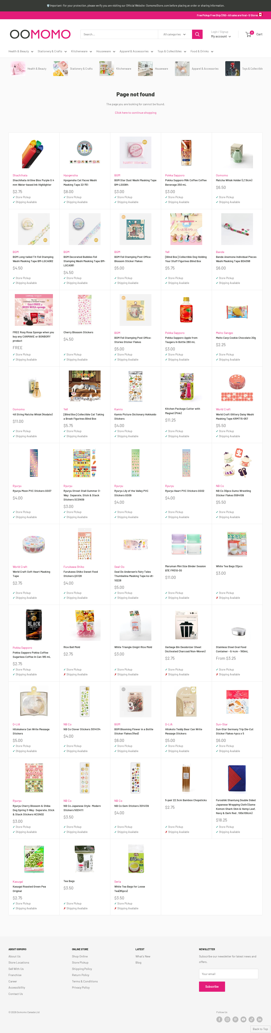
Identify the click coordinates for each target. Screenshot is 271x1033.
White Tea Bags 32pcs (229, 566)
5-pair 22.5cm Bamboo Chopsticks (186, 800)
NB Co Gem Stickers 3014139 (131, 806)
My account (219, 36)
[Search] (197, 34)
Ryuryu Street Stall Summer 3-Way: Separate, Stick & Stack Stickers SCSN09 (82, 495)
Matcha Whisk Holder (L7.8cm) (234, 180)
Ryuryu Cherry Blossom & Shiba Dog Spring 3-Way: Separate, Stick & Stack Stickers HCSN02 (33, 810)
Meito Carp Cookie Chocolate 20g (236, 337)
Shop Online (80, 956)
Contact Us (15, 994)
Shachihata (20, 175)
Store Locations (18, 962)
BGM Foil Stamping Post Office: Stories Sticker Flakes (133, 340)
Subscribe (212, 986)
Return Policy (80, 975)
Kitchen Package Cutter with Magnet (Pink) (182, 411)
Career (12, 981)
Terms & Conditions (85, 981)
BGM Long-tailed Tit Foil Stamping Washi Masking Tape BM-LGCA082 (33, 259)
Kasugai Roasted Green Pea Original (29, 888)
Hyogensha (71, 175)
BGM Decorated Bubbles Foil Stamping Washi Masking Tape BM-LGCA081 (84, 261)
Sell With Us (16, 969)
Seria (117, 881)
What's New (143, 956)
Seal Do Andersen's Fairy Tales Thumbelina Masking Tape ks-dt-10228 (134, 576)
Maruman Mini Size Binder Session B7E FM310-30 (185, 568)
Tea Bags (69, 881)
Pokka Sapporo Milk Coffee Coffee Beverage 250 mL (186, 182)
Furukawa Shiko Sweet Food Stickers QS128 (81, 574)
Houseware (103, 51)
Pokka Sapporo (175, 175)
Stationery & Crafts (50, 51)
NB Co (220, 486)
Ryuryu (17, 486)
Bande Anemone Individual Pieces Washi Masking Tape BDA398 (236, 259)
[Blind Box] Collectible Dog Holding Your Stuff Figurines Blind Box (186, 259)
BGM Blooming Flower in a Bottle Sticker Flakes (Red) (133, 731)
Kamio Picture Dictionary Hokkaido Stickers (135, 416)
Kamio (118, 409)
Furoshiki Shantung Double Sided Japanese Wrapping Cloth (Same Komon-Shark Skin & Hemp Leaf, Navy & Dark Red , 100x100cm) (236, 806)
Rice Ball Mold (72, 647)
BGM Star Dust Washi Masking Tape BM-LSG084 (135, 182)
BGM (117, 175)
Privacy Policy (81, 987)
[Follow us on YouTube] (243, 1019)
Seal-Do (119, 566)
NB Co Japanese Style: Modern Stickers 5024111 (82, 808)
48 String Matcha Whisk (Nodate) (33, 414)
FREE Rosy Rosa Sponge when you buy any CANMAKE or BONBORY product (33, 336)
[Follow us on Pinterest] (235, 1019)
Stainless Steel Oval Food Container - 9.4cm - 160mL (232, 649)
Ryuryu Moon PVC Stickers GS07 (32, 490)
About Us (14, 956)
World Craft (223, 409)
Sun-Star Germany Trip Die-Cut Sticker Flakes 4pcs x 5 (234, 731)
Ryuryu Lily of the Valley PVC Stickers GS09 (131, 493)
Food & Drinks (200, 51)
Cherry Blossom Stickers (78, 332)
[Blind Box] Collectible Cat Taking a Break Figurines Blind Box (84, 416)
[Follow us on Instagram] (227, 1019)
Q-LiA (16, 724)
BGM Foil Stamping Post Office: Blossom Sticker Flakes (133, 259)
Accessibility (16, 987)
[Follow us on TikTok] (251, 1019)
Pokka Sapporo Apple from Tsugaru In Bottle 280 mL (181, 340)
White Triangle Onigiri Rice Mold (133, 647)
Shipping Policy (82, 969)
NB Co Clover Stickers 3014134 (82, 729)
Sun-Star (222, 724)
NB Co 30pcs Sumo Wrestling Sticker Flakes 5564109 (233, 493)
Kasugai (18, 881)
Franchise (14, 975)
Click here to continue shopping (135, 112)
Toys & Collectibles (170, 51)
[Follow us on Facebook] (219, 1019)
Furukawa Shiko (74, 566)
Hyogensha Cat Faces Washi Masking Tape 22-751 (80, 182)
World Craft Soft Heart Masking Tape (31, 574)
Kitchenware (79, 51)
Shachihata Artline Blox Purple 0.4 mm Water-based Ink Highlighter (33, 182)
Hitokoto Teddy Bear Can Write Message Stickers (183, 731)
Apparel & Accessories (134, 51)
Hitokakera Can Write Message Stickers (31, 731)
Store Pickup (80, 962)
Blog (138, 962)
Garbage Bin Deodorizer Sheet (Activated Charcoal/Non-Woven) (185, 649)
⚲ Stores (253, 15)
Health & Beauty (18, 51)
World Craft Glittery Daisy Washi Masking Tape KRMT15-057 (235, 416)
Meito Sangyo (224, 333)
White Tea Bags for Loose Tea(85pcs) (129, 888)
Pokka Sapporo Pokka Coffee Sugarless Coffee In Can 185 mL (32, 654)
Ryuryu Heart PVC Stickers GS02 (184, 490)
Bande (220, 252)
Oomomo (222, 175)
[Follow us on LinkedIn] (260, 1019)
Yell (167, 252)
